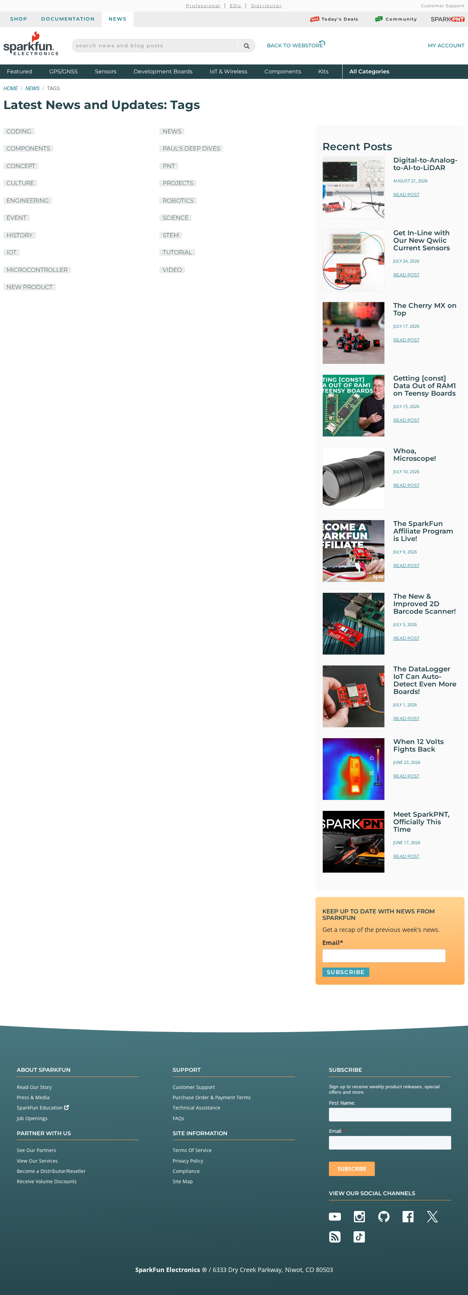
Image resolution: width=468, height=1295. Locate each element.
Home (10, 88)
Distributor (266, 5)
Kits (323, 71)
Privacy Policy (188, 1161)
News (118, 19)
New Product (30, 287)
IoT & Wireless (228, 71)
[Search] (246, 45)
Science (175, 217)
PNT (169, 166)
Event (16, 217)
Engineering (28, 200)
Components (282, 71)
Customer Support (443, 5)
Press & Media (33, 1097)
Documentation (68, 19)
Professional (203, 5)
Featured (26, 71)
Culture (20, 183)
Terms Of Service (192, 1150)
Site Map (183, 1181)
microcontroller (37, 269)
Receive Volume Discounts (47, 1181)
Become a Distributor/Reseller (51, 1171)
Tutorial (177, 252)
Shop (18, 19)
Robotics (178, 200)
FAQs (178, 1118)
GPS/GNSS (63, 71)
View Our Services (37, 1161)
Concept (21, 166)
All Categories (369, 71)
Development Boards (163, 71)
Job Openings (32, 1118)
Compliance (186, 1171)
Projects (178, 183)
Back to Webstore (295, 45)
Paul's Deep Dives (191, 148)
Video (172, 269)
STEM (171, 235)
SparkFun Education (40, 1107)
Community (401, 19)
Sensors (105, 71)
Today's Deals (340, 19)
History (20, 235)
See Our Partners (36, 1150)
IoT (11, 252)
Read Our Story (34, 1087)
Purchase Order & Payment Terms (212, 1097)
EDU (236, 5)
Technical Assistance (196, 1107)
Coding (19, 131)
